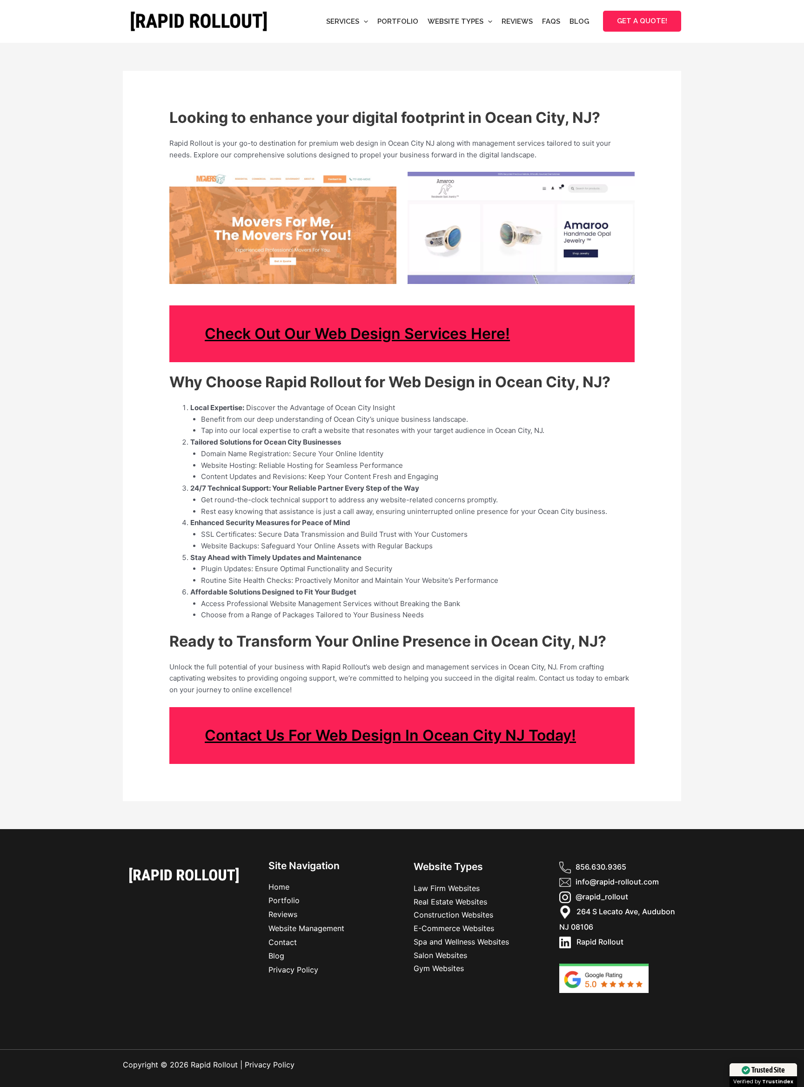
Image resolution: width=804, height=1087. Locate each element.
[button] (363, 21)
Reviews (517, 21)
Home (278, 886)
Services (342, 21)
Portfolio (397, 21)
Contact (282, 942)
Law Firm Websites (447, 888)
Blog (579, 21)
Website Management (306, 928)
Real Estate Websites (450, 901)
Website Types (455, 21)
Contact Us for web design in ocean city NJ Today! (390, 735)
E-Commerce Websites (454, 928)
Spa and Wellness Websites (461, 941)
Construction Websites (453, 914)
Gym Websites (439, 968)
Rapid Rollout (597, 941)
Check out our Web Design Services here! (357, 333)
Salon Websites (440, 955)
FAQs (551, 21)
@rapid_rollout (602, 896)
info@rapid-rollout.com (617, 881)
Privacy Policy (293, 969)
